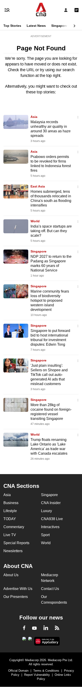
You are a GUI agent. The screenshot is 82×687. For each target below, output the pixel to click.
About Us (10, 575)
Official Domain (18, 670)
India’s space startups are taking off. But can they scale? (51, 230)
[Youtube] (34, 628)
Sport (45, 535)
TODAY (9, 519)
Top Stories (12, 25)
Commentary (13, 527)
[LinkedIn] (46, 628)
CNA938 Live (52, 519)
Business (10, 503)
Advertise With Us (17, 589)
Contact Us (50, 589)
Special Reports (16, 543)
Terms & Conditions (46, 670)
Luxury (46, 511)
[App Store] (30, 640)
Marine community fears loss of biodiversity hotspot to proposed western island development (50, 300)
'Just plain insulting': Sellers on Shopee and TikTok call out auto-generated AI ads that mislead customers (49, 375)
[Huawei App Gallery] (47, 641)
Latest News (36, 25)
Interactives (50, 527)
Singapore (59, 25)
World (35, 221)
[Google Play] (24, 640)
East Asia (38, 186)
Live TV (9, 535)
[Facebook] (24, 628)
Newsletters (13, 551)
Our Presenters (15, 597)
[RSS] (57, 628)
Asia (34, 117)
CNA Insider (51, 503)
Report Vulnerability (37, 674)
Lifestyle (10, 511)
